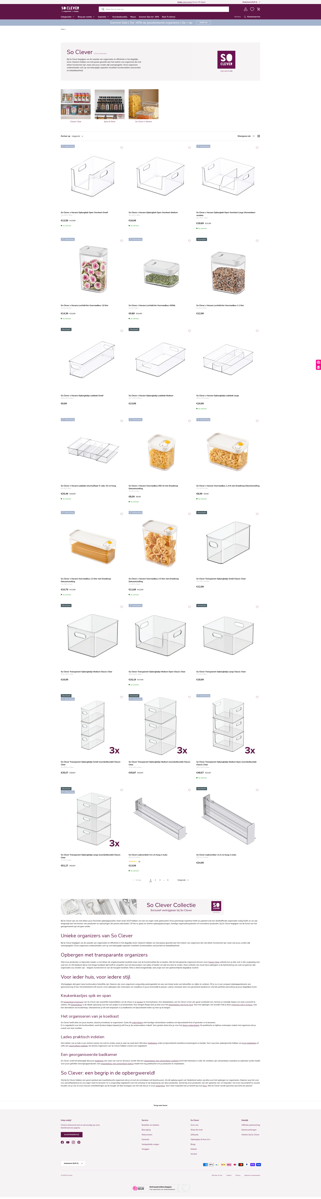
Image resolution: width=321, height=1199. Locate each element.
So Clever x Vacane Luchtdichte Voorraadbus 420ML (152, 305)
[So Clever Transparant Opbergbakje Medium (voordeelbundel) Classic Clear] (160, 726)
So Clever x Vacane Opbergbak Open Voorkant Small (84, 212)
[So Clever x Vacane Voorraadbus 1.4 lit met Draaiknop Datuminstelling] (228, 450)
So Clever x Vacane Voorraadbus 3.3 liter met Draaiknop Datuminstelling (154, 580)
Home (63, 29)
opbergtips (160, 1085)
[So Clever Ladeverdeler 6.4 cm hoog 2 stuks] (160, 819)
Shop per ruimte (85, 17)
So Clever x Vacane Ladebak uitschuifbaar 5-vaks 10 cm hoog (88, 486)
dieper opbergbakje (191, 1025)
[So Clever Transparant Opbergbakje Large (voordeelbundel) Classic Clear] (93, 819)
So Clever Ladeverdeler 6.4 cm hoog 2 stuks (148, 855)
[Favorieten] (252, 9)
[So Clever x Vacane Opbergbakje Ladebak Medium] (160, 360)
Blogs (193, 1144)
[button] (258, 9)
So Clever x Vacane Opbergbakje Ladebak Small (82, 395)
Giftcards (194, 1134)
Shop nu (203, 22)
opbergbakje (137, 1022)
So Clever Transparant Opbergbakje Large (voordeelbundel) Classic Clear (91, 856)
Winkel (194, 1154)
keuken (140, 1002)
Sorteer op (65, 136)
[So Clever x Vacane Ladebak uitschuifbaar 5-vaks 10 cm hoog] (93, 450)
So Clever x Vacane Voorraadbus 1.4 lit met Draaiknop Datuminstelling (227, 486)
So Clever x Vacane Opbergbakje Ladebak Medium (151, 395)
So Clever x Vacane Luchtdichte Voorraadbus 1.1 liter (220, 305)
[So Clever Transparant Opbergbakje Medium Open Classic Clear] (160, 636)
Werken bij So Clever (250, 1134)
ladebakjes (152, 1043)
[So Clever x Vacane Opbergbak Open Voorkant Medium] (160, 177)
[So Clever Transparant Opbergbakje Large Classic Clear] (228, 636)
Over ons (194, 1125)
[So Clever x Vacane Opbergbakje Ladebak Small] (93, 360)
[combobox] (164, 9)
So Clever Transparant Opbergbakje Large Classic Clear (221, 671)
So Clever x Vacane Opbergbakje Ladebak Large (217, 395)
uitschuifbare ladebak (78, 1046)
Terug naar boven (160, 1105)
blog (205, 1085)
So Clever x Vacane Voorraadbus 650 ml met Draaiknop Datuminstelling (153, 487)
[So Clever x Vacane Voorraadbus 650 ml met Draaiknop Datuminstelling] (160, 450)
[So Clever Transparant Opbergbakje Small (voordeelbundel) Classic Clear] (93, 726)
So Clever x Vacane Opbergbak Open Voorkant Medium (153, 212)
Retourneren (147, 1134)
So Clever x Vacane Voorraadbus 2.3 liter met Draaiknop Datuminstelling (86, 580)
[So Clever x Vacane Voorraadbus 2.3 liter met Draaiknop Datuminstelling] (93, 543)
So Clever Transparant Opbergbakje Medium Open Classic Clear (157, 671)
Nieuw (133, 17)
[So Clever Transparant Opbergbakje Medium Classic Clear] (93, 636)
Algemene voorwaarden (252, 1175)
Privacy (237, 1175)
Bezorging (146, 1130)
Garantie (145, 1139)
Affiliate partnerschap (250, 1125)
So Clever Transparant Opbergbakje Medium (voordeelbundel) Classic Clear (159, 763)
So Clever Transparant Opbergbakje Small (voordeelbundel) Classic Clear (91, 763)
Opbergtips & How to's (200, 1139)
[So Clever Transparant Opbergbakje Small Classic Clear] (228, 543)
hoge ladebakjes (249, 1043)
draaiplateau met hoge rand (181, 1004)
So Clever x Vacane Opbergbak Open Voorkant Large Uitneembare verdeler (225, 213)
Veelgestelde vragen (150, 1144)
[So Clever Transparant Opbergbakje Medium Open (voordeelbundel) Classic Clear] (228, 726)
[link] (136, 880)
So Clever (69, 1175)
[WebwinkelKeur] (160, 1188)
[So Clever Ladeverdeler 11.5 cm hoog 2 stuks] (228, 819)
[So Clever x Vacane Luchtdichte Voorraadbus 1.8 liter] (93, 270)
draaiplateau (76, 1004)
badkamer (99, 1061)
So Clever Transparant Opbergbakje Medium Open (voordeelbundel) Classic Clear (226, 763)
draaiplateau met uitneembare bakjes (117, 1063)
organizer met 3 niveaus (241, 1004)
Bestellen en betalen (150, 1125)
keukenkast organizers (73, 1002)
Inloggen (145, 1149)
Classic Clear (213, 962)
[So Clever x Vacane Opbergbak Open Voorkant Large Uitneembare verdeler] (228, 177)
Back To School (168, 17)
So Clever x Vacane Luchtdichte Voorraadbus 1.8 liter (84, 305)
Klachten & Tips (217, 1175)
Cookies (228, 1175)
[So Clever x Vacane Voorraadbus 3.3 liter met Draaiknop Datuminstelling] (160, 543)
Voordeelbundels (119, 17)
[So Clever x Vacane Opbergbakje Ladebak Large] (228, 360)
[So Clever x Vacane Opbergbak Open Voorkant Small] (93, 177)
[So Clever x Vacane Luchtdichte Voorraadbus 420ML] (160, 270)
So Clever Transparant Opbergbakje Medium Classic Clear (86, 671)
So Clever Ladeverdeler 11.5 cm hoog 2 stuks (216, 855)
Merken (237, 16)
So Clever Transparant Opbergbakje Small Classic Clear (221, 578)
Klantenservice (71, 1135)
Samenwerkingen (249, 1130)
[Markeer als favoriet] (122, 148)
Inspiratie (102, 17)
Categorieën (66, 17)
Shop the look (197, 1130)
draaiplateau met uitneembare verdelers (161, 1061)
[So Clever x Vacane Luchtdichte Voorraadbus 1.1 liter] (228, 270)
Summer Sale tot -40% (149, 17)
